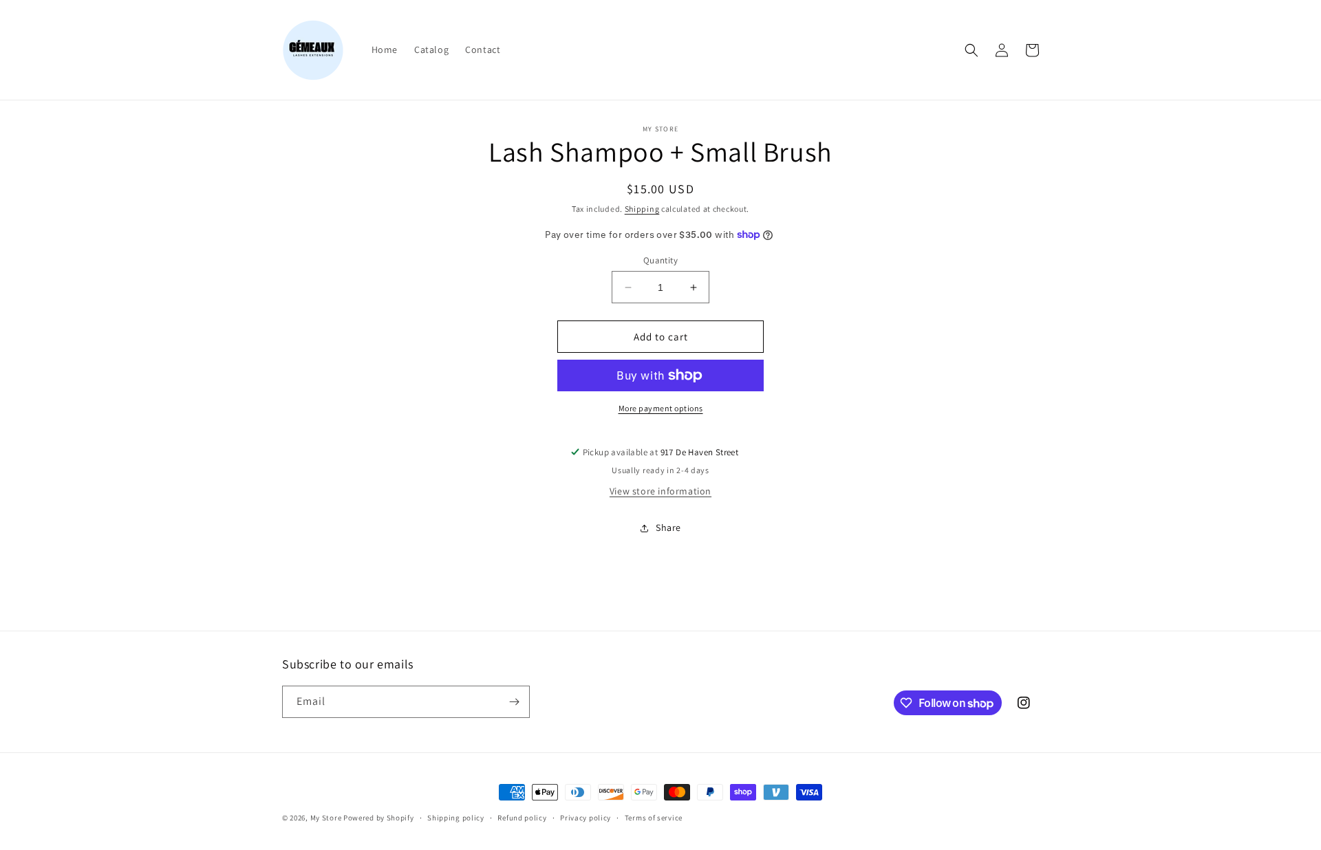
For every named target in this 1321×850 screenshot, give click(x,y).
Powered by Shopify (378, 817)
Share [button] (668, 527)
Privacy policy (585, 817)
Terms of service (654, 817)
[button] (971, 50)
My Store (326, 817)
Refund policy (521, 817)
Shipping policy (455, 817)
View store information (660, 491)
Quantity (660, 260)
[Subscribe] (514, 702)
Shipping (642, 209)
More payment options (661, 408)
